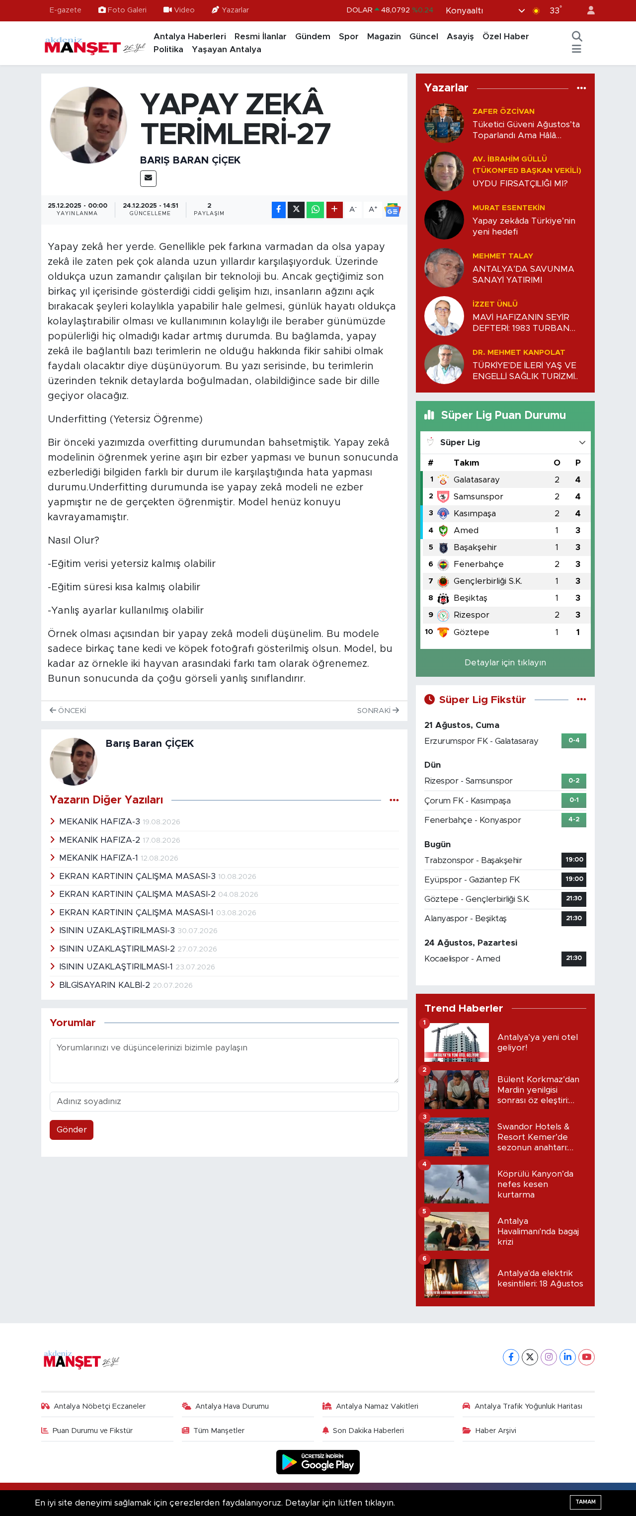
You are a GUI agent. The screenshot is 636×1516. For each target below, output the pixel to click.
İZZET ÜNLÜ (495, 304)
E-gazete (65, 10)
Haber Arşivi (496, 1431)
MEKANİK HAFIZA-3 (101, 821)
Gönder (72, 1129)
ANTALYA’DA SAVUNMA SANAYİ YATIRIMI (523, 274)
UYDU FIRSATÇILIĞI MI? (520, 183)
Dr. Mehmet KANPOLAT (519, 352)
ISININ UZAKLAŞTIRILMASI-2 (118, 949)
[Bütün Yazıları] (394, 800)
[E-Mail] (148, 178)
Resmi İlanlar (261, 36)
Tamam (585, 1502)
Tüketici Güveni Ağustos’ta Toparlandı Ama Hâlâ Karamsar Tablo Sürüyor (526, 130)
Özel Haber (505, 36)
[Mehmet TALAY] (444, 267)
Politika (168, 49)
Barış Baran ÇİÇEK (190, 160)
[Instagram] (549, 1357)
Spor (349, 36)
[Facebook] (511, 1357)
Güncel (423, 36)
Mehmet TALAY (503, 256)
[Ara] (577, 36)
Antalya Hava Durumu (232, 1406)
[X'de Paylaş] (296, 210)
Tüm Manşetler (218, 1431)
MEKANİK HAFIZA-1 (100, 858)
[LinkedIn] (567, 1357)
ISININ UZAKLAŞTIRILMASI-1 (117, 966)
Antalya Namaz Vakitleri (377, 1406)
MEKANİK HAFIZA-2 (101, 840)
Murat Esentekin (509, 208)
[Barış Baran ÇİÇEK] (89, 124)
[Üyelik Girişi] (587, 10)
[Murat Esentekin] (444, 219)
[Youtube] (586, 1357)
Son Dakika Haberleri (368, 1431)
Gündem (312, 36)
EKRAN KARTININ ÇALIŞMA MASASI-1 (137, 912)
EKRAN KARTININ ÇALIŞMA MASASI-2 (138, 894)
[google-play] (318, 1461)
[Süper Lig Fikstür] (581, 700)
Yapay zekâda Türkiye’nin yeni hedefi (524, 226)
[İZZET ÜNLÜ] (444, 316)
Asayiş (460, 36)
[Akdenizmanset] (95, 43)
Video (184, 10)
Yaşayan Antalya (226, 49)
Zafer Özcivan (504, 111)
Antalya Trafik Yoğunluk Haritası (528, 1406)
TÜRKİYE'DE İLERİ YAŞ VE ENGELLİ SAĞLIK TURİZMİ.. (525, 370)
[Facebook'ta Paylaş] (279, 210)
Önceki (71, 711)
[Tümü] (581, 88)
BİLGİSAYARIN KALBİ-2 (106, 985)
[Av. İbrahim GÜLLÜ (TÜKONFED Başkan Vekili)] (444, 171)
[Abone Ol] (392, 210)
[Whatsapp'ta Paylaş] (315, 210)
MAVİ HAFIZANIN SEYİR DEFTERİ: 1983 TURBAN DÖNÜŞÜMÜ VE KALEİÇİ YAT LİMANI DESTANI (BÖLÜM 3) (522, 323)
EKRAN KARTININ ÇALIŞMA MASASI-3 (138, 876)
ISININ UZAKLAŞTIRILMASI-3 (118, 930)
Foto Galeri (127, 10)
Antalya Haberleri (190, 36)
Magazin (384, 36)
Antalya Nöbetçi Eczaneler (100, 1406)
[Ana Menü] (576, 49)
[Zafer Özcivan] (444, 123)
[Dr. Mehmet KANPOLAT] (444, 364)
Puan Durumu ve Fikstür (93, 1431)
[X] (530, 1357)
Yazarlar (235, 10)
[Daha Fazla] (334, 210)
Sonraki (375, 711)
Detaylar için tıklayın (505, 662)
